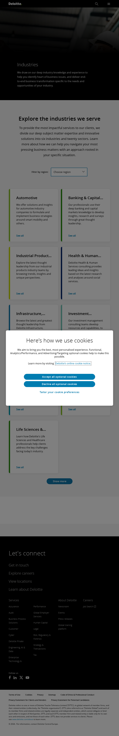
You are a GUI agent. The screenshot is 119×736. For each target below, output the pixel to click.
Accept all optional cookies (59, 376)
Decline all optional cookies (59, 384)
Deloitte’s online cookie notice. (73, 363)
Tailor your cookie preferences (59, 392)
